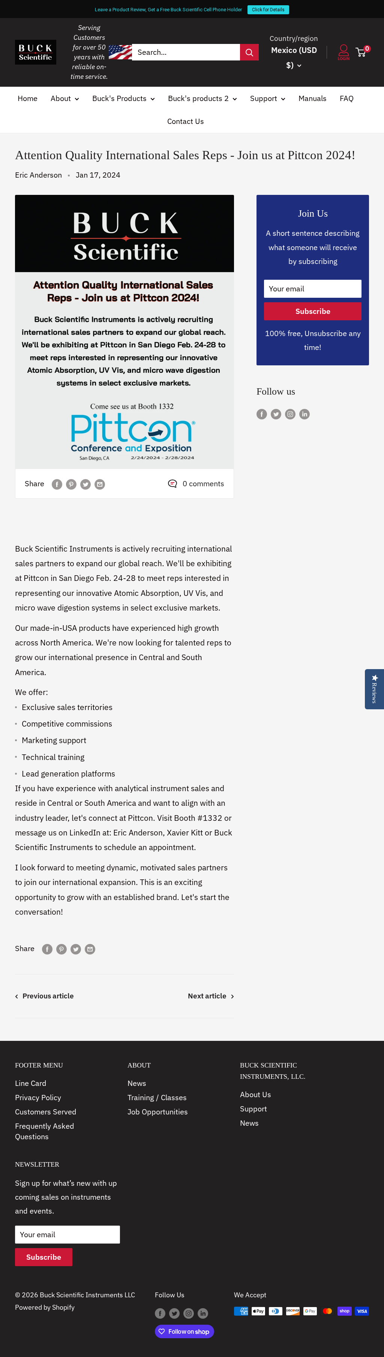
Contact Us (185, 121)
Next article (207, 995)
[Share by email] (99, 483)
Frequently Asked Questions (44, 1131)
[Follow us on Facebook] (261, 413)
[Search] (249, 52)
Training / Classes (157, 1097)
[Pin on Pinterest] (71, 483)
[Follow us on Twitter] (276, 413)
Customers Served (45, 1112)
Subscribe (313, 311)
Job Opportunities (158, 1112)
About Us (255, 1094)
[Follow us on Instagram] (290, 413)
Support (263, 98)
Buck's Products (119, 98)
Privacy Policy (38, 1097)
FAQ (347, 98)
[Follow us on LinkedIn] (304, 413)
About (61, 98)
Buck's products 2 (198, 98)
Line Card (30, 1083)
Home (28, 98)
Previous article (48, 995)
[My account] (344, 52)
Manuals (312, 98)
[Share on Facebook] (57, 483)
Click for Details (268, 9)
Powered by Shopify (45, 1307)
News (137, 1083)
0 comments (203, 483)
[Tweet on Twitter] (85, 483)
